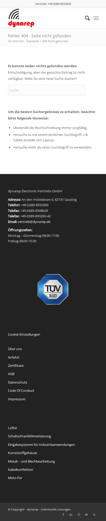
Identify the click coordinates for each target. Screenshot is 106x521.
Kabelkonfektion (20, 469)
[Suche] (85, 18)
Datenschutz (17, 382)
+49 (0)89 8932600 (59, 4)
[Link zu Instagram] (79, 514)
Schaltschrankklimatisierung (29, 436)
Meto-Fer (15, 477)
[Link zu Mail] (86, 514)
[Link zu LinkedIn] (71, 514)
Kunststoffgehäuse (22, 452)
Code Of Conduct (21, 390)
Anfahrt (14, 357)
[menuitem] (85, 18)
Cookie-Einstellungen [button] (24, 334)
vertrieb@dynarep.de (34, 221)
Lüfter (12, 428)
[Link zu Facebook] (63, 514)
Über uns (15, 348)
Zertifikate (16, 365)
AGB (11, 373)
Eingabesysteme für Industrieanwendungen (41, 444)
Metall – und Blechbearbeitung (31, 461)
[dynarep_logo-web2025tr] (44, 18)
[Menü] (96, 18)
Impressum (16, 399)
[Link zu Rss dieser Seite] (94, 514)
